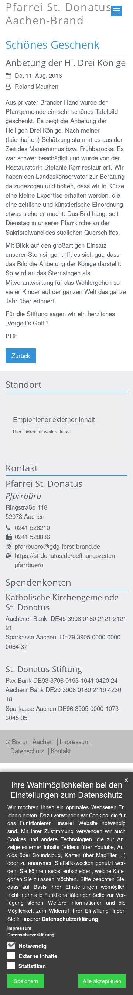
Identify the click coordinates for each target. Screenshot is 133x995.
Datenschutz (28, 750)
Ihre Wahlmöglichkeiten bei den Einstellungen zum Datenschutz (66, 789)
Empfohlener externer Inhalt (54, 419)
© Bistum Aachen (30, 741)
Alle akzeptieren (102, 981)
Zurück (20, 355)
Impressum (74, 741)
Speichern (26, 981)
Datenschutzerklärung (70, 918)
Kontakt (61, 750)
